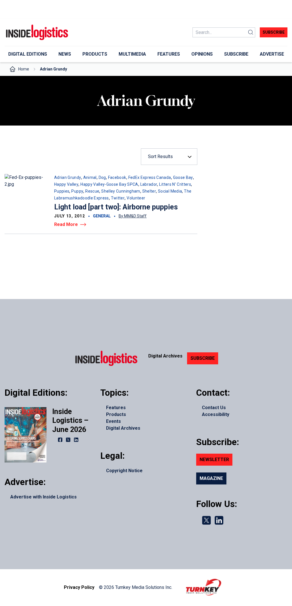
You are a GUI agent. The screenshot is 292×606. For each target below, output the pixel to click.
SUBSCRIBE (202, 358)
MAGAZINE (211, 478)
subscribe (274, 32)
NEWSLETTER (214, 459)
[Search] (250, 32)
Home (23, 69)
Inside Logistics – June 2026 (70, 420)
